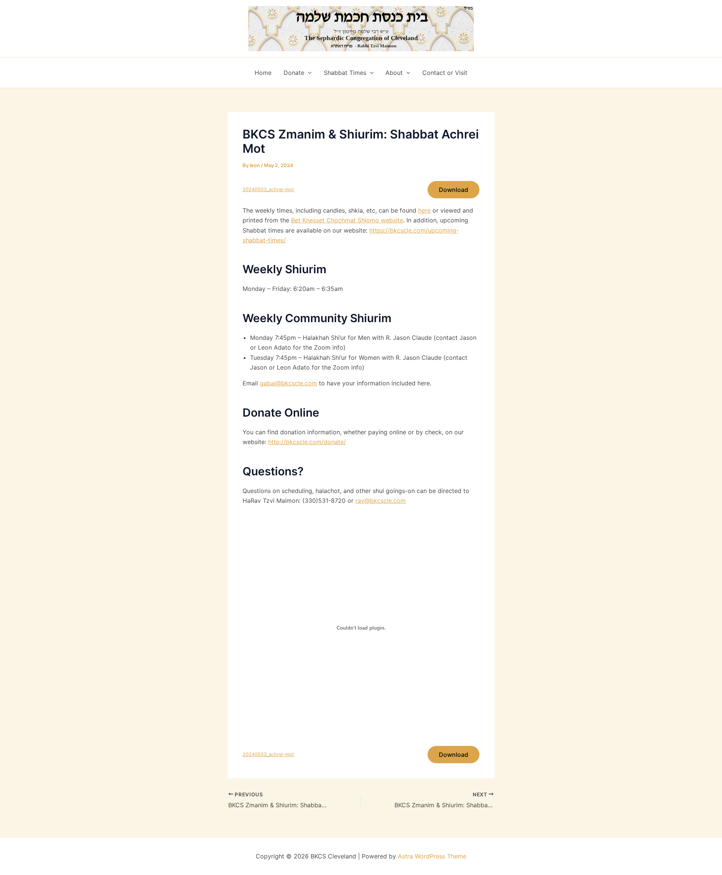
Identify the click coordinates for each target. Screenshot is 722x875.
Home (263, 72)
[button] (308, 73)
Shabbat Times (345, 72)
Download (453, 189)
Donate (294, 72)
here (424, 210)
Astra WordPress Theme (432, 856)
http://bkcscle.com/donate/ (307, 442)
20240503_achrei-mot (268, 189)
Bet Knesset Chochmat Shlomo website (347, 220)
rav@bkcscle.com (380, 500)
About (394, 72)
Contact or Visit (444, 72)
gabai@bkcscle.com (288, 383)
